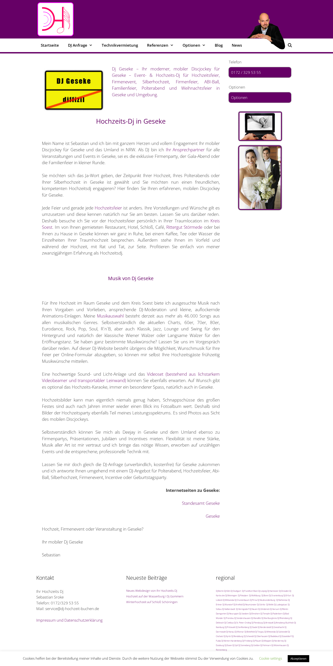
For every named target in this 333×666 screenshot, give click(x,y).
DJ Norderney (278, 640)
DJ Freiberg (247, 640)
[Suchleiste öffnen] (290, 45)
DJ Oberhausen (261, 636)
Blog (219, 45)
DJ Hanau (230, 631)
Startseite (50, 45)
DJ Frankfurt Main (250, 590)
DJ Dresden (284, 590)
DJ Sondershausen (242, 618)
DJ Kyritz (227, 636)
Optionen (239, 97)
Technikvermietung (120, 45)
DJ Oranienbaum (241, 600)
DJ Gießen (255, 645)
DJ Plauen (257, 640)
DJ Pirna (253, 600)
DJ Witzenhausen (278, 645)
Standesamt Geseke (201, 503)
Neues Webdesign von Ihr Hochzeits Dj (151, 591)
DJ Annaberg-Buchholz (284, 622)
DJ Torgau (259, 631)
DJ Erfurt (287, 595)
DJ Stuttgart (236, 590)
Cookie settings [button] (270, 658)
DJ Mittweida (228, 600)
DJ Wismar (239, 631)
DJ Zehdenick (263, 609)
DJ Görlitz (261, 604)
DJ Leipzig (262, 590)
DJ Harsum (274, 609)
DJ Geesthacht (277, 627)
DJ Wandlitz (256, 618)
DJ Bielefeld (249, 631)
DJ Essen (228, 645)
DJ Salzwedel (281, 631)
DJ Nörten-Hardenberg (231, 640)
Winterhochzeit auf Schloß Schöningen (152, 602)
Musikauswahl (110, 316)
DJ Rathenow (281, 600)
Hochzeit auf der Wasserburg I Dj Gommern (154, 596)
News (237, 45)
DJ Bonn (264, 595)
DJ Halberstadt (228, 609)
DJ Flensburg (257, 622)
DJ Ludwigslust (280, 604)
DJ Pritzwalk (230, 627)
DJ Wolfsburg (255, 595)
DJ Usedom (244, 613)
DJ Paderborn (276, 613)
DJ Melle (269, 604)
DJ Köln (227, 590)
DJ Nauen (253, 609)
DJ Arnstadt (268, 622)
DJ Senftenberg (242, 627)
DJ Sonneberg (244, 645)
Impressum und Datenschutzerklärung (69, 620)
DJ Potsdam (243, 595)
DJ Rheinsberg (283, 618)
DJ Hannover (272, 590)
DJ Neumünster (249, 604)
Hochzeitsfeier (108, 208)
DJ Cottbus (229, 622)
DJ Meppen (266, 640)
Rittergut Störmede (184, 227)
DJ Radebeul (273, 636)
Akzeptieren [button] (298, 658)
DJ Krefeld (238, 604)
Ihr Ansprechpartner (185, 150)
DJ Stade (253, 627)
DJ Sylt (235, 645)
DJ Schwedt (249, 636)
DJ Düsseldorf (285, 636)
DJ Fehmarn (265, 645)
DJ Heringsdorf (242, 609)
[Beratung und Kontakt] (260, 126)
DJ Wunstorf (227, 604)
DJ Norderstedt (264, 627)
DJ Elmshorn (254, 613)
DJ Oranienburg (276, 595)
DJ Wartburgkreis (269, 618)
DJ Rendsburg (237, 636)
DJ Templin (265, 613)
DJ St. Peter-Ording (242, 622)
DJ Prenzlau (229, 618)
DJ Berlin (220, 590)
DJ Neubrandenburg (266, 600)
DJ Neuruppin (233, 613)
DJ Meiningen (231, 595)
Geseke (213, 516)
